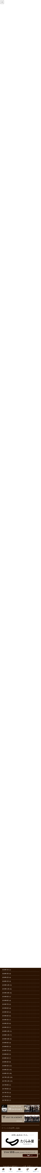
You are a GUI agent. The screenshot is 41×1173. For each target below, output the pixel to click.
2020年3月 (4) (6, 973)
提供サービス (36, 1171)
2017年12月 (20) (7, 1077)
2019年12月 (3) (7, 985)
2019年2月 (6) (6, 1023)
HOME (3, 1171)
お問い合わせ (19, 1171)
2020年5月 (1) (6, 970)
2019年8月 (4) (6, 1000)
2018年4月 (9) (6, 1062)
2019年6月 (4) (6, 1008)
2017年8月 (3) (6, 1089)
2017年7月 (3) (6, 1092)
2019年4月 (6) (6, 1016)
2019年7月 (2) (6, 1004)
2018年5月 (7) (6, 1058)
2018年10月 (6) (7, 1039)
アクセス (11, 1171)
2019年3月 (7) (6, 1019)
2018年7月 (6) (6, 1050)
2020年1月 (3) (6, 981)
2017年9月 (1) (6, 1085)
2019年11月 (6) (7, 989)
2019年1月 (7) (6, 1027)
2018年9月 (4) (6, 1042)
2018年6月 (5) (6, 1054)
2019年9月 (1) (6, 996)
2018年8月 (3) (6, 1046)
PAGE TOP (37, 1163)
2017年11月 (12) (7, 1081)
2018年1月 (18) (7, 1073)
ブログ (27, 1171)
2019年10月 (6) (7, 993)
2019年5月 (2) (6, 1012)
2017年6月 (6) (6, 1096)
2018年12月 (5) (7, 1031)
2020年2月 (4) (6, 977)
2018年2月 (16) (7, 1069)
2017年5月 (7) (6, 1100)
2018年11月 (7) (7, 1035)
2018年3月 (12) (7, 1066)
